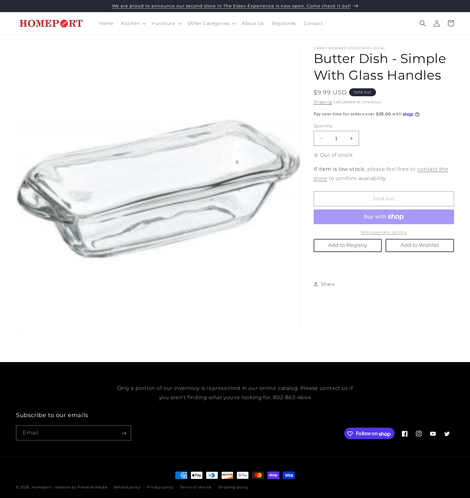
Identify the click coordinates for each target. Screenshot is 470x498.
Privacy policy (160, 487)
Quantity (323, 125)
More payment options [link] (384, 232)
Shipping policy (233, 487)
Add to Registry (347, 245)
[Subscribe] (124, 433)
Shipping (323, 101)
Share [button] (328, 284)
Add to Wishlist (420, 245)
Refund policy (127, 487)
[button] (132, 23)
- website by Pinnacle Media (80, 487)
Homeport (42, 487)
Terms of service (196, 487)
